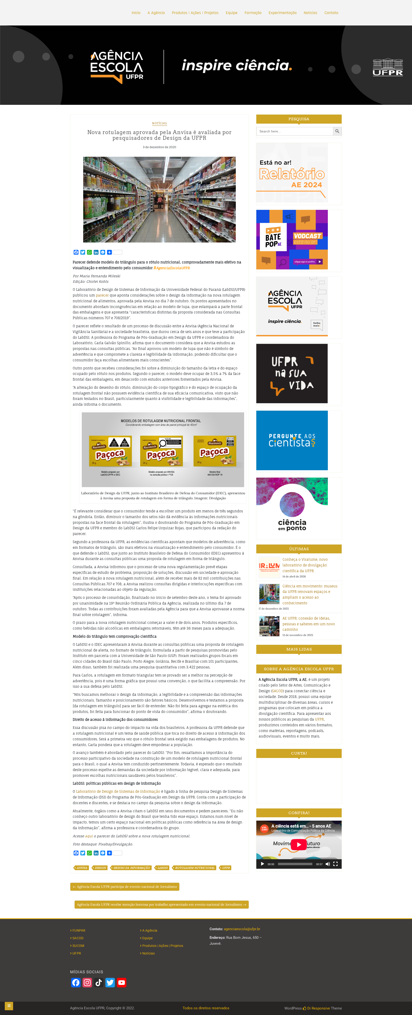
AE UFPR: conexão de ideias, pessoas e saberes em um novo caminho (309, 624)
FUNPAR (78, 930)
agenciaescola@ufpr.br (242, 929)
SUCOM (78, 946)
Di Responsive (318, 1008)
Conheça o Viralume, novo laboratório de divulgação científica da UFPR (305, 565)
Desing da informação (131, 867)
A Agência (156, 12)
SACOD (277, 691)
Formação (253, 12)
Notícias (310, 12)
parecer (102, 295)
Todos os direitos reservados (206, 1008)
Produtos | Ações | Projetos (195, 12)
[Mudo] (327, 864)
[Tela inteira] (335, 864)
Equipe (231, 12)
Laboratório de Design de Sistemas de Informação (118, 791)
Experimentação (283, 12)
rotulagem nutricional (195, 867)
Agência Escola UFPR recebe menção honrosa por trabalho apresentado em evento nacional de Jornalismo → (161, 904)
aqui (89, 836)
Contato (331, 12)
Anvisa (82, 867)
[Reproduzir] (262, 864)
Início (136, 12)
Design (100, 867)
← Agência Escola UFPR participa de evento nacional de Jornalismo (125, 886)
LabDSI (163, 867)
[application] (299, 845)
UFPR (226, 867)
